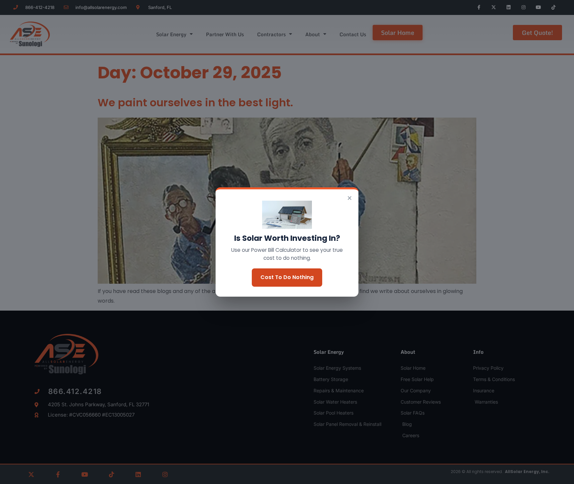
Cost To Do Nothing (287, 277)
